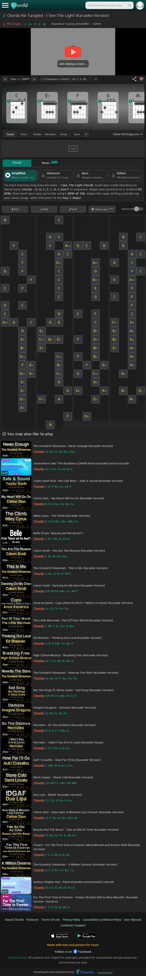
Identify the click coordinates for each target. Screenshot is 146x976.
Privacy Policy (71, 919)
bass (77, 134)
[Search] (129, 5)
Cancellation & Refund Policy (102, 919)
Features (32, 919)
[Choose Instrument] (86, 134)
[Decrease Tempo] (5, 79)
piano (24, 134)
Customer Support (73, 925)
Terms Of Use (50, 919)
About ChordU (14, 919)
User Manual (132, 919)
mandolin (50, 134)
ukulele (37, 134)
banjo (63, 134)
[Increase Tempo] (34, 79)
